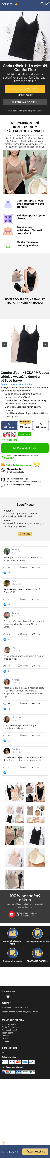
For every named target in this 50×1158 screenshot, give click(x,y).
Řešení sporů (7, 1033)
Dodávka (5, 1041)
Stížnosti (5, 1035)
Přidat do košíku (27, 448)
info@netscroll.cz (26, 914)
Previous (4, 346)
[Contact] (42, 3)
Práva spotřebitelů (9, 1030)
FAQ (3, 1052)
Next (45, 346)
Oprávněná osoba (9, 1027)
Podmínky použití (9, 1024)
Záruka (5, 1038)
